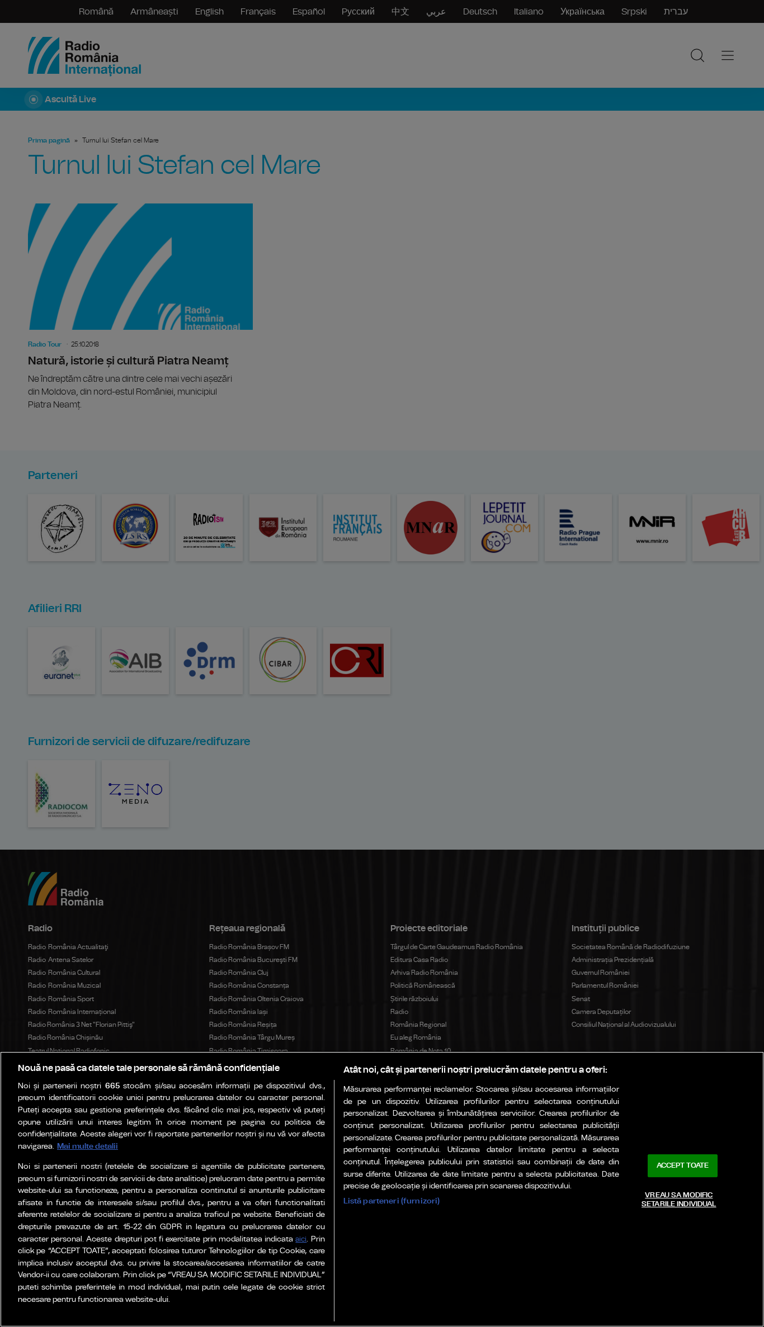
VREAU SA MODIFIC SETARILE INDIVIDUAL (679, 1200)
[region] (382, 1189)
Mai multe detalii (87, 1146)
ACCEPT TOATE (683, 1165)
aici (300, 1239)
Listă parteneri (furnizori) (391, 1201)
